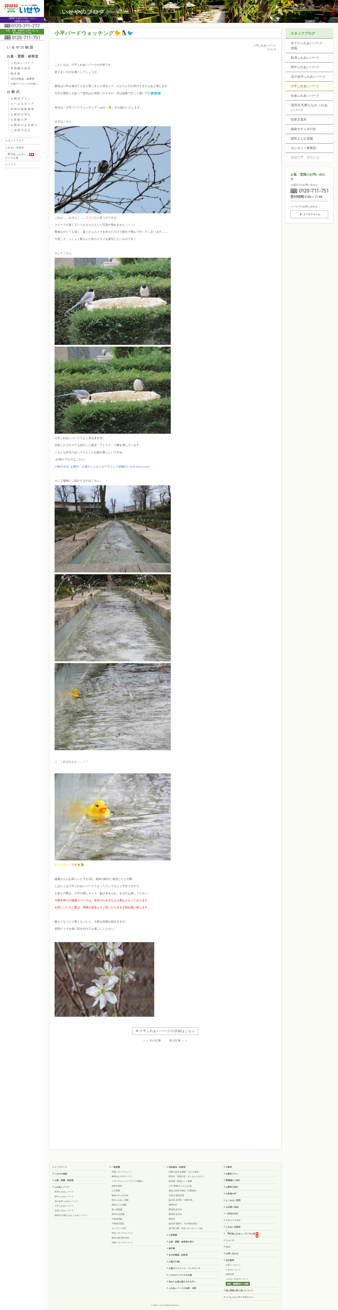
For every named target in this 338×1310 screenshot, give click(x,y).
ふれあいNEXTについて (237, 1279)
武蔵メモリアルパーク (122, 1242)
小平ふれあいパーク (305, 86)
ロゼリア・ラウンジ (305, 157)
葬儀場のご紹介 (233, 1180)
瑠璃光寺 (173, 1205)
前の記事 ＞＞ (178, 1040)
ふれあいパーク (22, 63)
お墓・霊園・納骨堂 (23, 56)
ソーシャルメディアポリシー (239, 1297)
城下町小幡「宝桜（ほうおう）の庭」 (187, 1228)
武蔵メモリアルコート (122, 1172)
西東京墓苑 (299, 119)
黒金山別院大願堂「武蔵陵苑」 (183, 1190)
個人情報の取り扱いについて (239, 1290)
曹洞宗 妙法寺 (175, 1209)
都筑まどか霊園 (302, 138)
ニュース (10, 164)
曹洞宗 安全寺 (175, 1214)
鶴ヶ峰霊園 (117, 1209)
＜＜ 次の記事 (152, 1040)
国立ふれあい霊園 (120, 1200)
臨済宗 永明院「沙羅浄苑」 (182, 1200)
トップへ (328, 1299)
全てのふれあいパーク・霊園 (308, 45)
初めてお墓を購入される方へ (182, 1281)
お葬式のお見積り (24, 125)
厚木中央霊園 (118, 1214)
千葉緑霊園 (117, 1219)
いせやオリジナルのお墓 (180, 1275)
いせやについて (233, 1269)
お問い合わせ (232, 1253)
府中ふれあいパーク (305, 67)
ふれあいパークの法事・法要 (182, 1288)
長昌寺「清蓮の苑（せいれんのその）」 (188, 1176)
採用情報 (230, 1274)
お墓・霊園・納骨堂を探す (181, 1241)
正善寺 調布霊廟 (176, 1195)
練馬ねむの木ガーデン (122, 1176)
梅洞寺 (172, 1219)
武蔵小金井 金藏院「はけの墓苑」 (185, 1172)
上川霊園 (116, 1190)
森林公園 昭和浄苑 (120, 1238)
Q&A (228, 1247)
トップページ (61, 1167)
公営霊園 (173, 1235)
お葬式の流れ (21, 114)
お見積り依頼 (232, 1207)
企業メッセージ (233, 1265)
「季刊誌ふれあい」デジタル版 (17, 156)
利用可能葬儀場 (22, 109)
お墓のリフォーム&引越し (24, 83)
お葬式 (14, 92)
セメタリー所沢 (119, 1228)
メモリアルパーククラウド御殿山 (127, 1181)
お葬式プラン (21, 98)
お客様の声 (19, 119)
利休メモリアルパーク (122, 1233)
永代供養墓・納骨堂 (23, 78)
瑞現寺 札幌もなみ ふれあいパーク (309, 107)
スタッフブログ (14, 140)
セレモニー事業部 (303, 148)
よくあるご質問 (233, 1200)
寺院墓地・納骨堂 (177, 1167)
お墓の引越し (175, 1261)
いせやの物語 (20, 47)
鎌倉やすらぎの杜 (303, 129)
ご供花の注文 (21, 130)
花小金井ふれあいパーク (308, 76)
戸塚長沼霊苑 (118, 1223)
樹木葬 (16, 73)
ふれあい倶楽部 (14, 147)
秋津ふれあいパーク (305, 57)
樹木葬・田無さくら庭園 (180, 1181)
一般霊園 (116, 1167)
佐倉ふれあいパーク (305, 95)
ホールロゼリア (22, 103)
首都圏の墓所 (21, 68)
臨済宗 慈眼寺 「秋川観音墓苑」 (184, 1223)
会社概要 (230, 1260)
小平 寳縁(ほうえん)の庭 (180, 1186)
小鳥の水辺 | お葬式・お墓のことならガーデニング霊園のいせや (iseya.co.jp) (102, 466)
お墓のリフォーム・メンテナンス (184, 1268)
